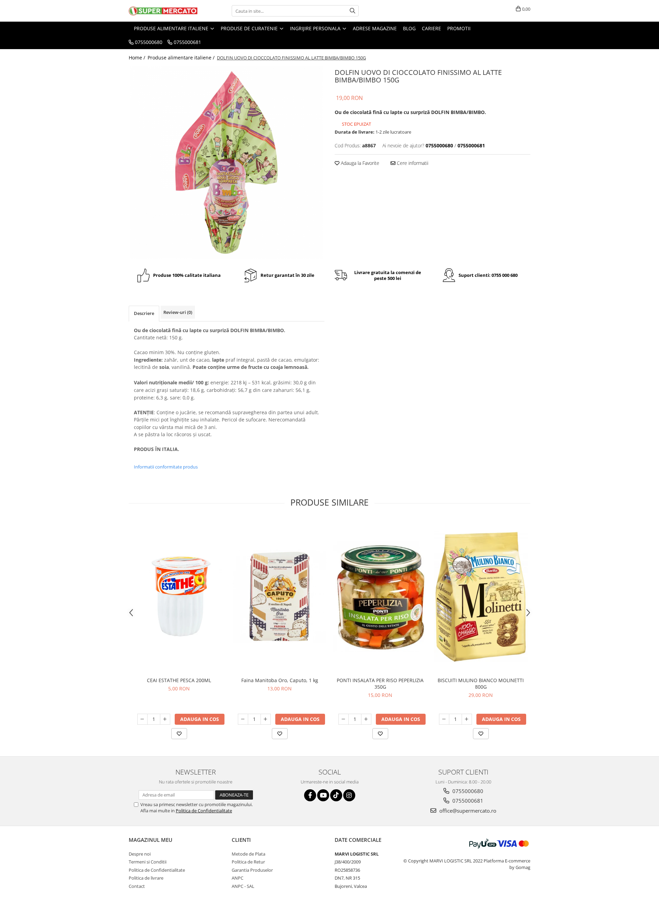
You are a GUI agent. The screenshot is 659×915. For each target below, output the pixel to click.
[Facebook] (310, 795)
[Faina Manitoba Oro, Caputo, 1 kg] (279, 596)
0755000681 (467, 800)
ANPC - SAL (243, 886)
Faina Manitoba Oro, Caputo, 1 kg (279, 680)
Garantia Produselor (252, 870)
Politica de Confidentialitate (204, 810)
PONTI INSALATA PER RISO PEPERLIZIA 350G (380, 683)
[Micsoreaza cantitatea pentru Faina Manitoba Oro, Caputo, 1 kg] (243, 719)
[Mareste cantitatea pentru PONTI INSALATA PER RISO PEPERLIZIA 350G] (366, 719)
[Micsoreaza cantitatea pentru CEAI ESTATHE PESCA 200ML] (142, 719)
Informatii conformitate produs (166, 467)
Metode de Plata (248, 854)
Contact (137, 886)
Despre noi (140, 854)
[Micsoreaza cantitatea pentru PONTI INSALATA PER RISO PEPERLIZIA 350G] (343, 719)
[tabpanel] (226, 162)
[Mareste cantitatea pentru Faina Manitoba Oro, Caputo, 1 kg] (266, 719)
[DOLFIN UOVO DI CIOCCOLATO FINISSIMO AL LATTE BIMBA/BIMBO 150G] (226, 162)
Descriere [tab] (144, 313)
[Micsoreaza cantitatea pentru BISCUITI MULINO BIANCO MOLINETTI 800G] (444, 719)
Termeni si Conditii (147, 862)
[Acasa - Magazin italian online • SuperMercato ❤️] (163, 11)
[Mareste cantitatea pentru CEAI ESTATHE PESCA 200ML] (165, 719)
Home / (138, 57)
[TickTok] (336, 795)
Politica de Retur (248, 862)
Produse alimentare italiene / (182, 57)
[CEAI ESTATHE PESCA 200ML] (179, 596)
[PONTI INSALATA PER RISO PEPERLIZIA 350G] (380, 596)
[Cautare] (352, 10)
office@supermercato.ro (467, 810)
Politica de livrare (146, 878)
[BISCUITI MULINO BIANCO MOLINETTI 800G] (481, 596)
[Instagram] (349, 795)
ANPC (237, 878)
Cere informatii (411, 163)
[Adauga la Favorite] (179, 733)
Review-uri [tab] (177, 312)
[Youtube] (323, 795)
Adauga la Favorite (359, 163)
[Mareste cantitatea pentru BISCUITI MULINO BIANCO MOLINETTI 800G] (467, 719)
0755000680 (467, 791)
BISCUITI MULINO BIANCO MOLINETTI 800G (481, 683)
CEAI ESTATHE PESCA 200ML (179, 680)
